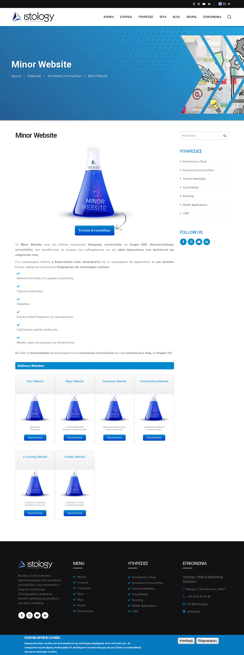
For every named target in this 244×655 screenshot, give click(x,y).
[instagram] (198, 4)
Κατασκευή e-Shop (195, 161)
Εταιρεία (82, 582)
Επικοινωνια (212, 16)
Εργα (163, 16)
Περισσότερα (35, 437)
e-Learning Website (35, 457)
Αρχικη (109, 16)
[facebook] (194, 4)
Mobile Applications (195, 205)
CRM (186, 213)
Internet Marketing (194, 178)
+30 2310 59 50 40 (198, 596)
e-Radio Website (74, 457)
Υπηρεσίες (34, 76)
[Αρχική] (33, 17)
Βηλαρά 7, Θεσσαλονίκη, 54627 (205, 589)
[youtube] (203, 4)
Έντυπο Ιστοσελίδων (94, 230)
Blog (176, 16)
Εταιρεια (126, 16)
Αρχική (16, 76)
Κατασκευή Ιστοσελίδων (65, 76)
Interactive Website (114, 381)
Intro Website (35, 381)
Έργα (80, 594)
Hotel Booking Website (154, 381)
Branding (188, 196)
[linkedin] (209, 4)
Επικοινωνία (85, 611)
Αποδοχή (186, 640)
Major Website (75, 381)
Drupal (192, 16)
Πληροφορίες (207, 640)
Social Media (191, 187)
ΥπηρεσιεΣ (145, 16)
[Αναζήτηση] (225, 136)
